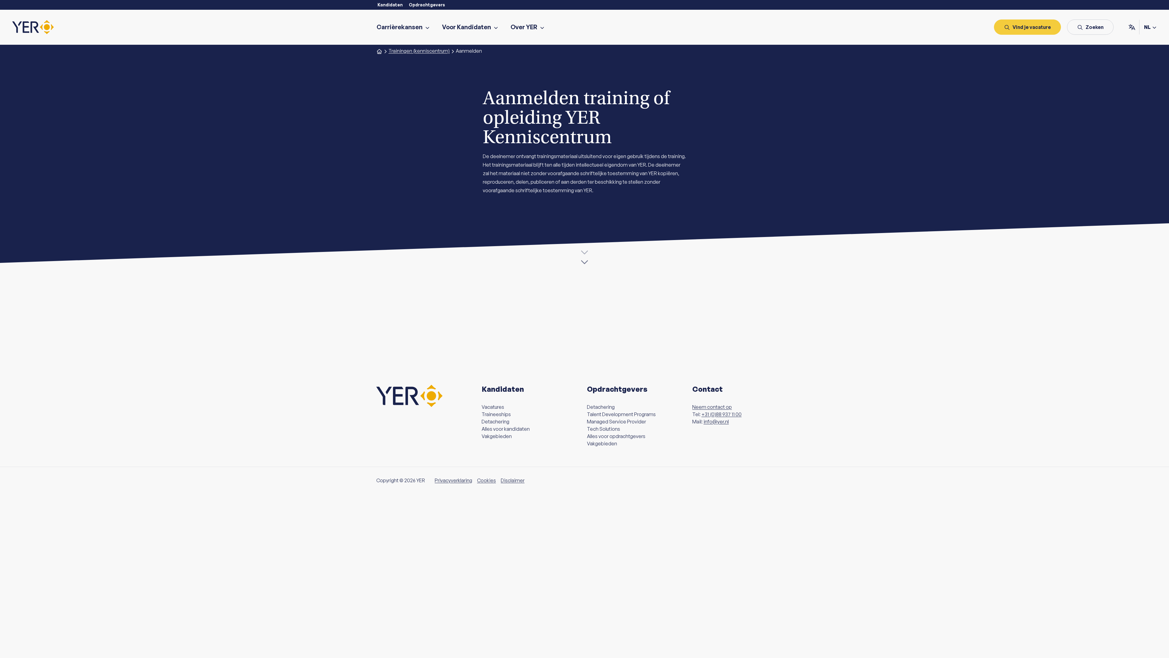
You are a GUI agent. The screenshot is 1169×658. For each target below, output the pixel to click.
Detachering (495, 422)
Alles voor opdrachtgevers (616, 436)
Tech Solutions (603, 429)
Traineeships (496, 414)
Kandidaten (390, 4)
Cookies (486, 480)
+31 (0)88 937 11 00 (721, 414)
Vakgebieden (497, 436)
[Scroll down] (584, 258)
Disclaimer (513, 480)
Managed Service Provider (616, 422)
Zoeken (1095, 27)
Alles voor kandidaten (506, 429)
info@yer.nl (716, 422)
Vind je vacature (1032, 27)
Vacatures (493, 407)
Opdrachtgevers (427, 4)
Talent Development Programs (621, 414)
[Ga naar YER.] (379, 51)
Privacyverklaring (453, 480)
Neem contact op (712, 407)
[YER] (33, 27)
